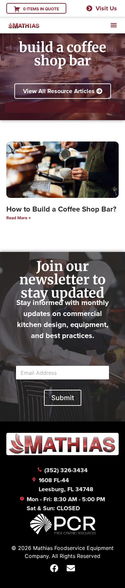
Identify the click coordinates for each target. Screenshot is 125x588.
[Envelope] (71, 568)
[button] (114, 25)
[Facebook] (54, 568)
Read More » (18, 217)
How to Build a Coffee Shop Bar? (61, 209)
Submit (62, 398)
